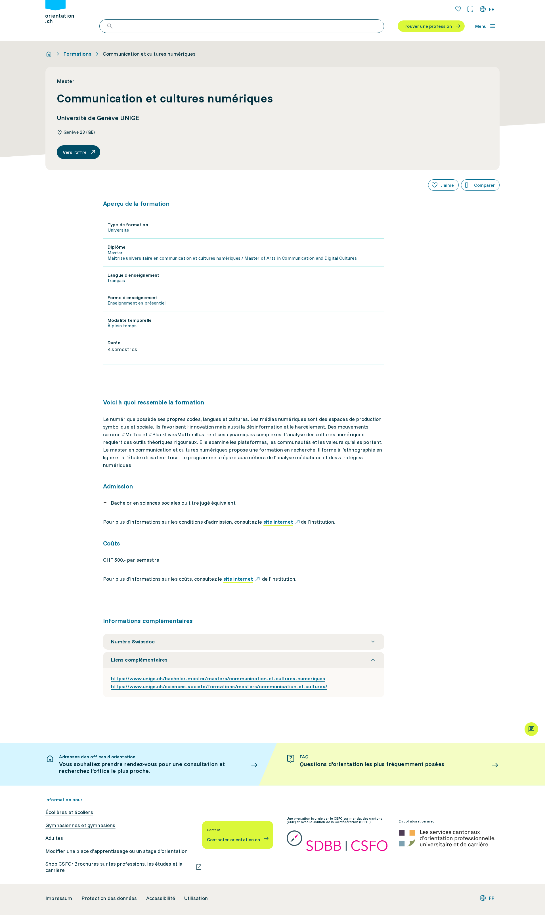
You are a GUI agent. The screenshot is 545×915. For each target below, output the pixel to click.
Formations (77, 53)
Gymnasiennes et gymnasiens (80, 825)
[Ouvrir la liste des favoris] (458, 9)
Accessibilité (160, 898)
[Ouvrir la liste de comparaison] (470, 9)
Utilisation (196, 898)
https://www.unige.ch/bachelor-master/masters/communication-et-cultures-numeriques (218, 678)
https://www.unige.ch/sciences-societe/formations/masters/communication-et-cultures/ (219, 686)
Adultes (54, 838)
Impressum (58, 898)
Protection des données (109, 898)
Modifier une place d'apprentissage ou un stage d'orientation (116, 851)
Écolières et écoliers (69, 812)
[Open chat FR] (531, 729)
